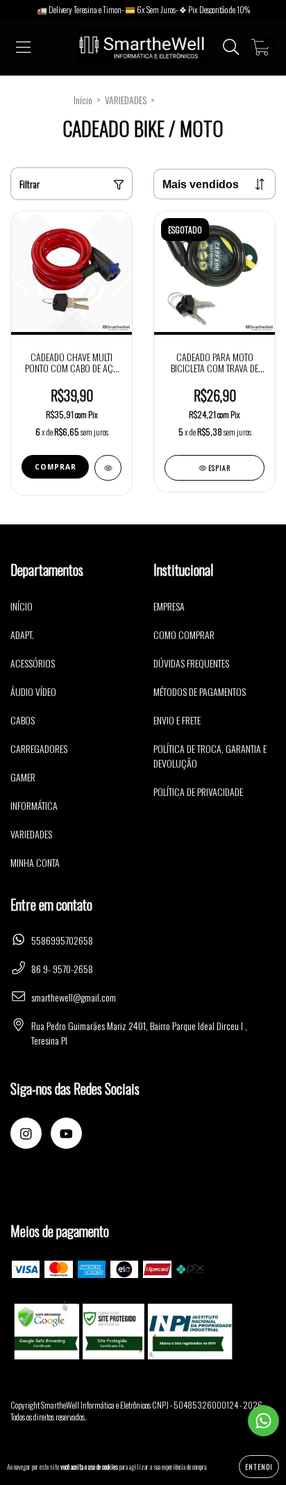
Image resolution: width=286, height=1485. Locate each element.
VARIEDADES (125, 99)
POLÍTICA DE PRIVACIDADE (198, 791)
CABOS (22, 720)
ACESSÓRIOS (32, 663)
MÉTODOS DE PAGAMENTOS (199, 691)
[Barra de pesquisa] (231, 47)
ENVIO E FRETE (177, 720)
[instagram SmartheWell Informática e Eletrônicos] (26, 1133)
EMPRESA (169, 606)
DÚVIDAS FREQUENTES (191, 663)
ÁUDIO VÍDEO (33, 691)
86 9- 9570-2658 (62, 968)
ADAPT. (22, 634)
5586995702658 (62, 940)
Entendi (259, 1466)
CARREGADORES (38, 748)
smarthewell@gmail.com (73, 997)
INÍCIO (21, 606)
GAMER (22, 777)
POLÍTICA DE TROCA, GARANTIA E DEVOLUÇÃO (210, 755)
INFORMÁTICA (34, 805)
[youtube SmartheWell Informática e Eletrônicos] (66, 1133)
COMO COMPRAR (183, 634)
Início (83, 99)
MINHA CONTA (35, 862)
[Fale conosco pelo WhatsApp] (263, 1420)
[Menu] (23, 47)
